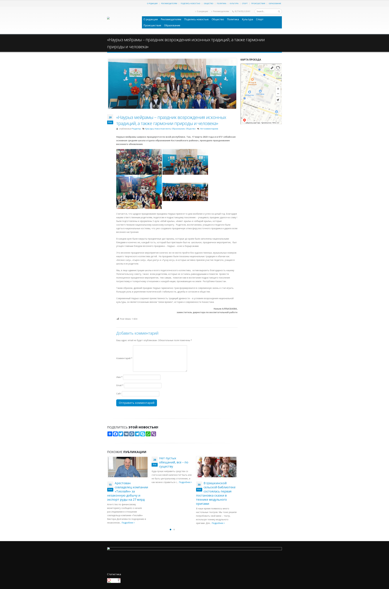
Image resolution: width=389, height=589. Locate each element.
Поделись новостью (190, 3)
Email (119, 385)
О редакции (152, 3)
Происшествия (258, 3)
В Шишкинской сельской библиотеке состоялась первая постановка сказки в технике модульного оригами (216, 493)
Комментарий (124, 358)
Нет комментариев (209, 128)
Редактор (136, 128)
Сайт (118, 393)
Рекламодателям (169, 3)
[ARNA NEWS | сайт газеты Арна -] (123, 20)
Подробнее (128, 522)
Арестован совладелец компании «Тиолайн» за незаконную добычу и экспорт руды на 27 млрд (127, 491)
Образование (275, 3)
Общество (208, 3)
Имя (119, 377)
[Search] (279, 11)
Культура (234, 3)
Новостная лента (163, 128)
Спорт (245, 3)
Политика (221, 3)
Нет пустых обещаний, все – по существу (173, 462)
